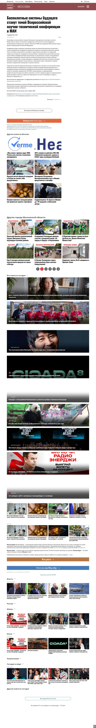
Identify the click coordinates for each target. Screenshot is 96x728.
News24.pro (10, 636)
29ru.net (9, 524)
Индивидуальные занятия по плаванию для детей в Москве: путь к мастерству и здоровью (29, 127)
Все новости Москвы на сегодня (34, 110)
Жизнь (10, 609)
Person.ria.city (38, 1)
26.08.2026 (81, 6)
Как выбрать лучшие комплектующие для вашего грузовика (21, 129)
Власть (10, 579)
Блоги (9, 634)
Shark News (34, 95)
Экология (52, 1)
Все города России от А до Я (48, 698)
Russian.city (10, 1)
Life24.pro (9, 612)
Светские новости (9, 572)
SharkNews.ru (10, 37)
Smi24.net (9, 502)
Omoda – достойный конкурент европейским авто (19, 124)
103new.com (81, 547)
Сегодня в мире (14, 664)
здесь (71, 555)
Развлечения (13, 659)
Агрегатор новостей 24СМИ (48, 575)
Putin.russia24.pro (11, 582)
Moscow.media (19, 1)
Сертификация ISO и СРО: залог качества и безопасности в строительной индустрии (27, 126)
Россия (10, 604)
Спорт (45, 1)
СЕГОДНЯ (62, 705)
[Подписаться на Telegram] (81, 1)
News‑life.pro (29, 1)
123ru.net (86, 1)
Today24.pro (10, 667)
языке (55, 555)
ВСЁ (39, 705)
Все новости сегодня (16, 275)
